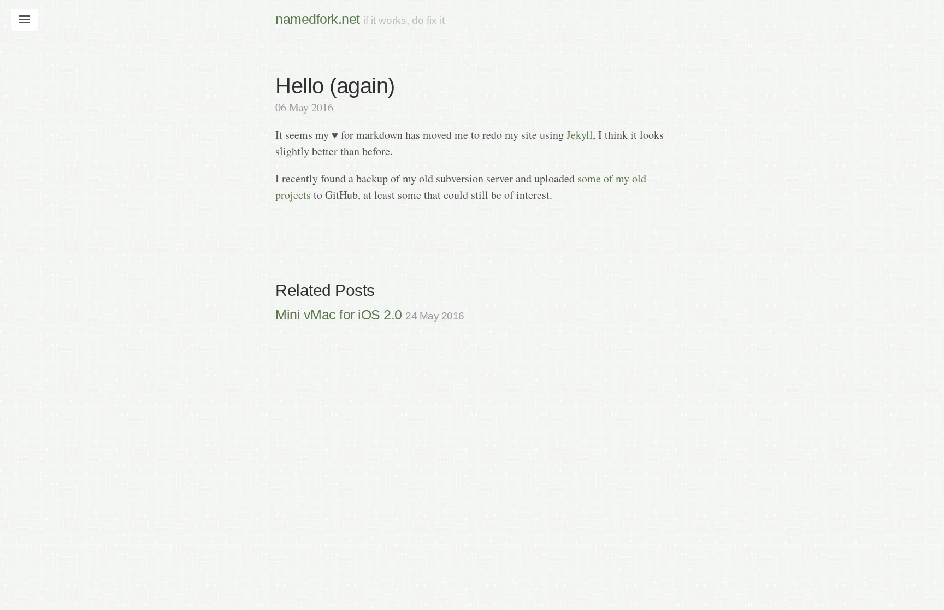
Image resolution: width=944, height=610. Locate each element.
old (639, 178)
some (589, 178)
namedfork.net (317, 19)
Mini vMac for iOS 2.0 (369, 314)
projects (293, 194)
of (608, 178)
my (622, 178)
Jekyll (580, 134)
